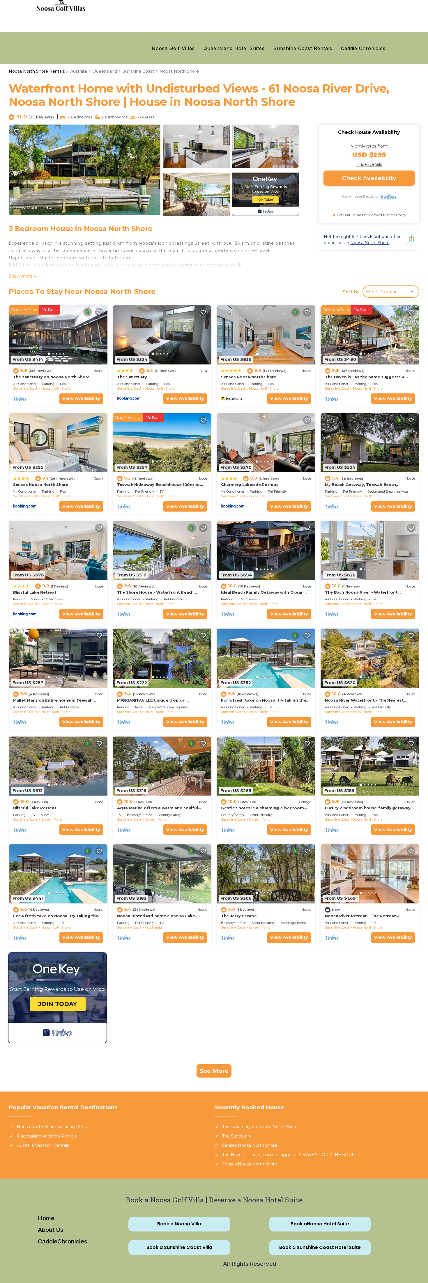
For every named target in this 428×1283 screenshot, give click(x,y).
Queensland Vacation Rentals (47, 1136)
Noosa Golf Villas (173, 48)
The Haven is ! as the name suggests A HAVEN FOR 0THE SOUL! (288, 1154)
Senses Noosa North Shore (248, 377)
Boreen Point (259, 496)
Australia (78, 71)
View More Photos (34, 207)
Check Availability (369, 178)
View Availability (81, 398)
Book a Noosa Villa (179, 1224)
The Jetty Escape (239, 915)
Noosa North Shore (179, 71)
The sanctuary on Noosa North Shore (51, 377)
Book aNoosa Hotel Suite (320, 1224)
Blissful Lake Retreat (34, 592)
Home (46, 1218)
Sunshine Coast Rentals (302, 48)
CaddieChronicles (62, 1241)
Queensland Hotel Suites (234, 48)
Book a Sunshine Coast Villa (179, 1248)
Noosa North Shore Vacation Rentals (54, 1126)
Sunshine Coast (138, 71)
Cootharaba (154, 927)
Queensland (105, 71)
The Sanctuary (132, 377)
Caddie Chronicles (363, 48)
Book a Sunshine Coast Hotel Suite (320, 1248)
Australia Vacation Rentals (43, 1145)
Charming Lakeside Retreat (249, 484)
